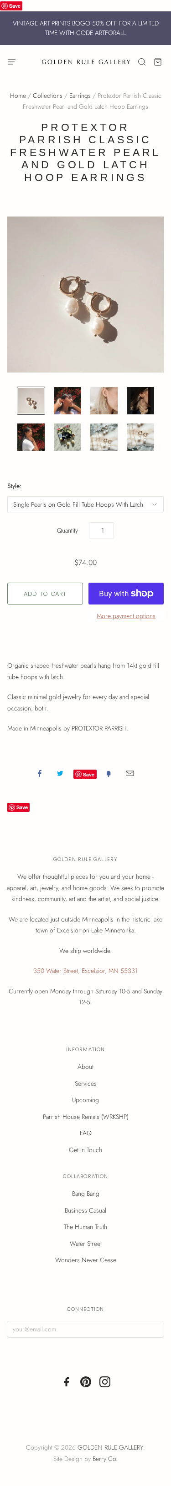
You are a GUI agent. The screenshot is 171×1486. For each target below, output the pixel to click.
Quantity (67, 530)
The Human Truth (85, 1226)
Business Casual (85, 1210)
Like (39, 773)
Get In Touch (85, 1149)
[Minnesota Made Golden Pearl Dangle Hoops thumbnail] (140, 400)
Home (18, 95)
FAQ (86, 1133)
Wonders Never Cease (85, 1259)
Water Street (86, 1243)
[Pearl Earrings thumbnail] (104, 400)
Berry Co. (105, 1458)
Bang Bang (85, 1193)
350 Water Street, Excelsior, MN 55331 (85, 970)
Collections (47, 95)
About (85, 1066)
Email (129, 773)
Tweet (60, 773)
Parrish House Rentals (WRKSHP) (86, 1116)
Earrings (80, 95)
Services (86, 1083)
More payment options (126, 615)
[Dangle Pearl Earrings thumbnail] (31, 400)
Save (15, 5)
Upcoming (85, 1099)
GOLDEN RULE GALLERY (110, 1447)
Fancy (108, 773)
